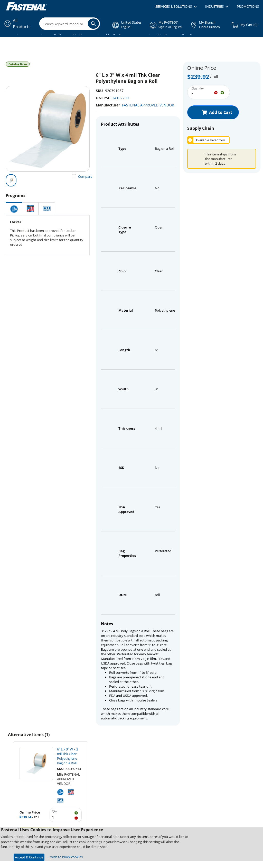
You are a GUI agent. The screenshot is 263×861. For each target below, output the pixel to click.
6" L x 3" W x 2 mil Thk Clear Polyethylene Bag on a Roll (67, 756)
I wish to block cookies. (66, 857)
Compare (85, 176)
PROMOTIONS (248, 6)
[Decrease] (216, 92)
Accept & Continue (29, 857)
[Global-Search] (93, 23)
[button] (176, 6)
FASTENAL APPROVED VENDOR (148, 105)
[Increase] (222, 92)
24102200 (120, 97)
